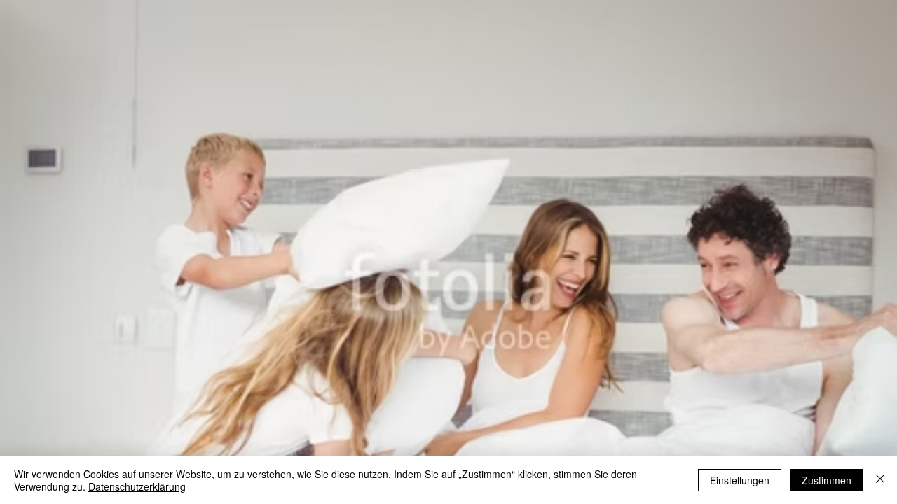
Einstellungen (739, 480)
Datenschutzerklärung (137, 486)
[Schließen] (880, 480)
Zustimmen (826, 480)
